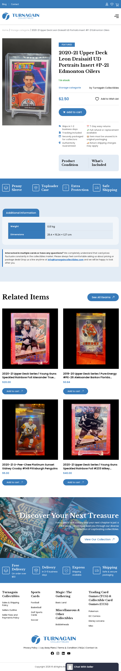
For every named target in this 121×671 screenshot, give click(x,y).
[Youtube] (68, 653)
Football (35, 602)
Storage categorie (20, 30)
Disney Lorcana (96, 620)
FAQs (81, 647)
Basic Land (61, 602)
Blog (4, 4)
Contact (15, 4)
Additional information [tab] (21, 213)
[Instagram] (57, 653)
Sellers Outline (9, 610)
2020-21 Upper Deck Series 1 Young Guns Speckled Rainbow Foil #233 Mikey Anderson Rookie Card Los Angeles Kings (90, 468)
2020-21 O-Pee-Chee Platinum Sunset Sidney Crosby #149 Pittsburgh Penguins (30, 466)
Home (5, 30)
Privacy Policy (30, 647)
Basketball (36, 607)
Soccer (34, 619)
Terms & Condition (67, 647)
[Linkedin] (63, 653)
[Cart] (117, 4)
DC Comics (94, 616)
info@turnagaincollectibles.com (66, 259)
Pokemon (93, 611)
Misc (91, 625)
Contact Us (91, 647)
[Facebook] (52, 653)
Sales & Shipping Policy (10, 604)
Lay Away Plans (48, 647)
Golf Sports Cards (36, 613)
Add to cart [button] (13, 391)
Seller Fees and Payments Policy (10, 616)
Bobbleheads (62, 624)
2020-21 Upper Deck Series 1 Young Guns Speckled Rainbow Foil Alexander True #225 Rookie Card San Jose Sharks (29, 377)
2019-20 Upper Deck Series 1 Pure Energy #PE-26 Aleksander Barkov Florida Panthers (90, 377)
